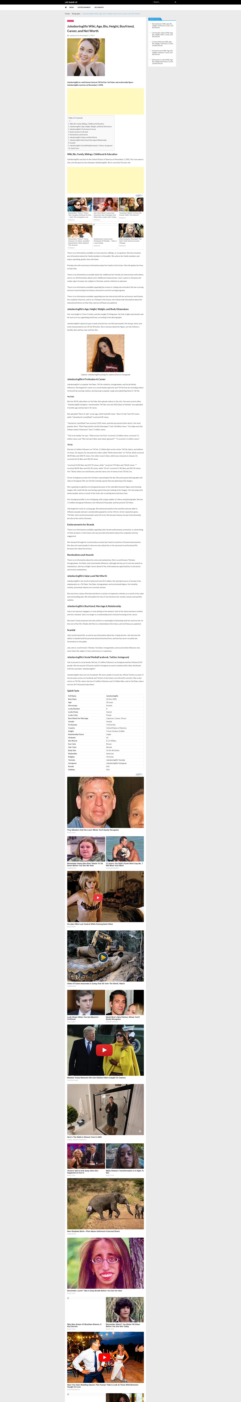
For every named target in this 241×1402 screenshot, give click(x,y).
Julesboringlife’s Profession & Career (83, 129)
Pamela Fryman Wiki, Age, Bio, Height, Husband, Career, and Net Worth (162, 52)
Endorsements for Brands (79, 132)
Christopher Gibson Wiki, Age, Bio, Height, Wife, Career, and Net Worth (162, 35)
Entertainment (84, 7)
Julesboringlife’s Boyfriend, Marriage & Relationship (88, 140)
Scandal (72, 143)
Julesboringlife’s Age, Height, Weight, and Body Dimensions (91, 127)
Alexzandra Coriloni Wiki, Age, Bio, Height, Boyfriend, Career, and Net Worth (162, 61)
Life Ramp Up (71, 2)
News (71, 7)
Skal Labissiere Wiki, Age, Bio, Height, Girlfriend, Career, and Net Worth (162, 26)
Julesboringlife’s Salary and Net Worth (83, 137)
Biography (99, 7)
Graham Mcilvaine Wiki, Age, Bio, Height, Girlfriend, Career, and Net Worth (162, 43)
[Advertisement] (105, 101)
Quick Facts (75, 148)
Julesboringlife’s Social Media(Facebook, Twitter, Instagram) (91, 146)
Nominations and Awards (79, 135)
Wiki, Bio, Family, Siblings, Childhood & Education (87, 124)
